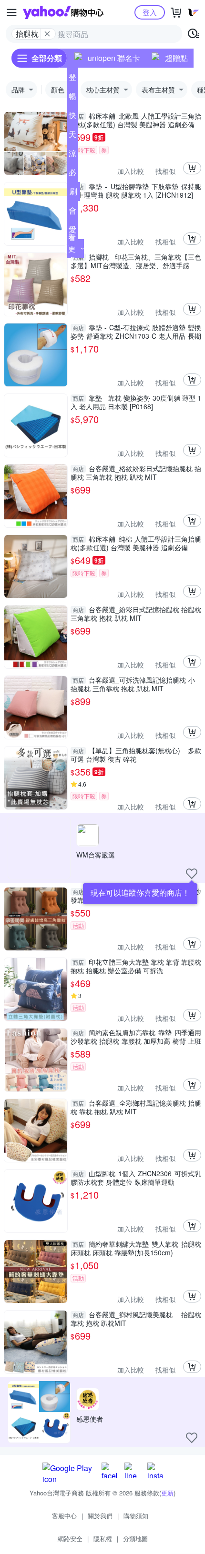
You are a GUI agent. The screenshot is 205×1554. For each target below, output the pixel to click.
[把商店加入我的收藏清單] (191, 873)
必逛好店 (72, 174)
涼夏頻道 (72, 155)
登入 (150, 12)
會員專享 (72, 212)
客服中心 (64, 1515)
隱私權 (102, 1538)
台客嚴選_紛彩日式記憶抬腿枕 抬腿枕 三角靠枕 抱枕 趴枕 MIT (136, 613)
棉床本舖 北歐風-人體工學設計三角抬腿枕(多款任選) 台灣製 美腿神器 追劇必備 (136, 120)
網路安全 (70, 1538)
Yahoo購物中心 (63, 12)
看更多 (72, 248)
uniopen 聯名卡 (114, 57)
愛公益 (72, 231)
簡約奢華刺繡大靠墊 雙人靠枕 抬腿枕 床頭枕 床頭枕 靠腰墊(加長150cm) (136, 1248)
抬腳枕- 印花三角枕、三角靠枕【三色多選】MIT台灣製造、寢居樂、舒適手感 (136, 261)
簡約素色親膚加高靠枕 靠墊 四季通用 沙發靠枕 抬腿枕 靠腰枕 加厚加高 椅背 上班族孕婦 (136, 1036)
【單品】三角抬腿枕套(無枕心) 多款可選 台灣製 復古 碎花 (136, 754)
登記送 (72, 79)
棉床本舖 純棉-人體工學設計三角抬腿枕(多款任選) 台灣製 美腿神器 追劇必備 (136, 543)
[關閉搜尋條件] (47, 34)
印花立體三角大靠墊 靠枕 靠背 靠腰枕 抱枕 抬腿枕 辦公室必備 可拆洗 (136, 966)
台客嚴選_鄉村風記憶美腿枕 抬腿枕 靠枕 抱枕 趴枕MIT (136, 1318)
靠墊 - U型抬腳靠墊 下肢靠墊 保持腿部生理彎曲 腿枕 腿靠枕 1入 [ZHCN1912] (136, 190)
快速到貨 (72, 117)
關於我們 (100, 1515)
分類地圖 (135, 1538)
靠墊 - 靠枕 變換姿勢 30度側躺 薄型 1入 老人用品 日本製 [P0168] (136, 402)
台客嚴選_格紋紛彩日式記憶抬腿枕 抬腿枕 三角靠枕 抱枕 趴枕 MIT (136, 472)
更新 (167, 1492)
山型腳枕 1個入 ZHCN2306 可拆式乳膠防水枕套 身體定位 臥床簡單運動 (136, 1177)
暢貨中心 (72, 98)
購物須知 (135, 1515)
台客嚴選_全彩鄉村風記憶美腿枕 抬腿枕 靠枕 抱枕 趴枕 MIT (136, 1107)
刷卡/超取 (73, 193)
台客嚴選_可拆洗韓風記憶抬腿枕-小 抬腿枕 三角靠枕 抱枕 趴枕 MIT (133, 684)
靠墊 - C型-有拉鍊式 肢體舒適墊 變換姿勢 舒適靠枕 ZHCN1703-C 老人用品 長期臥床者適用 (136, 331)
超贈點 (176, 57)
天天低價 (72, 136)
